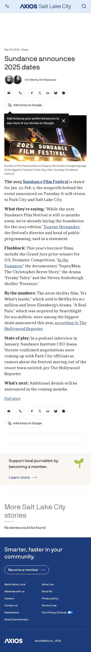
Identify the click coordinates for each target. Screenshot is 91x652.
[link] (8, 92)
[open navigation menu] (7, 6)
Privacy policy (50, 598)
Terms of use (49, 605)
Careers (9, 598)
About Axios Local (15, 584)
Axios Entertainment (16, 619)
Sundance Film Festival (45, 182)
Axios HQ (47, 591)
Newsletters (11, 612)
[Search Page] (84, 6)
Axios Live (48, 584)
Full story (12, 399)
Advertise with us (14, 591)
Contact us (10, 605)
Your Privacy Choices (54, 612)
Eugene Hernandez (62, 227)
